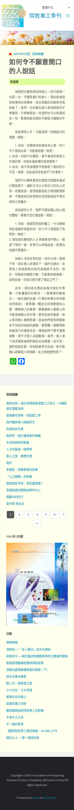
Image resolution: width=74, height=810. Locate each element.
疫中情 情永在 (15, 504)
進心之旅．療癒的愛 (19, 456)
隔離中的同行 (14, 497)
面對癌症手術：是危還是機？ (25, 483)
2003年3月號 (21, 54)
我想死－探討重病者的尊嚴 (23, 436)
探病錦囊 (38, 54)
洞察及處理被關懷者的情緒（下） (27, 670)
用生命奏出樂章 (16, 676)
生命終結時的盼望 (17, 442)
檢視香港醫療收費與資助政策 (25, 663)
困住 (9, 463)
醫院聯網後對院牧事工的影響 (25, 710)
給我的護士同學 (16, 704)
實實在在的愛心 (16, 697)
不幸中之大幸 (14, 717)
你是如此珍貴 (14, 429)
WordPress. (50, 798)
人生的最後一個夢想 (19, 449)
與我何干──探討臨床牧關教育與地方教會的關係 (37, 656)
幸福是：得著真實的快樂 (22, 470)
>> (37, 523)
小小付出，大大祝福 (19, 690)
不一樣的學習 (14, 724)
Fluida (36, 798)
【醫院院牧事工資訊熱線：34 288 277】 (32, 731)
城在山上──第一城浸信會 (22, 738)
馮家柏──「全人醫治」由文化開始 (28, 649)
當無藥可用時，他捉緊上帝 (23, 415)
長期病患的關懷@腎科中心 (23, 490)
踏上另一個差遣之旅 (19, 683)
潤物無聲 (12, 642)
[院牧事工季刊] (14, 15)
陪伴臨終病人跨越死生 (20, 422)
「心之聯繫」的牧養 (19, 476)
